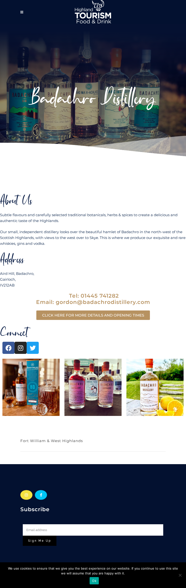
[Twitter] (33, 348)
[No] (180, 575)
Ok (94, 581)
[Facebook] (8, 348)
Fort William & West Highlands (51, 440)
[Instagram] (21, 348)
